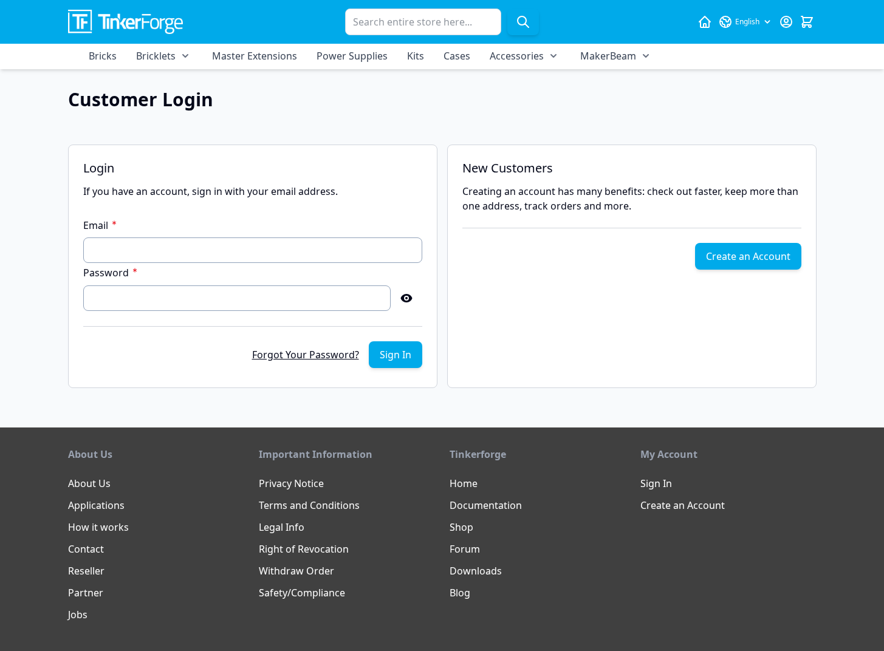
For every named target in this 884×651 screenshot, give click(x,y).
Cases (457, 56)
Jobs (77, 614)
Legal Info (281, 527)
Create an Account (682, 505)
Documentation (486, 505)
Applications (96, 505)
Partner (85, 592)
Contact (86, 549)
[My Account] (786, 22)
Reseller (86, 571)
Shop (461, 527)
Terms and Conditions (309, 505)
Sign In (656, 483)
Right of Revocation (304, 549)
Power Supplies (352, 56)
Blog (460, 592)
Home (464, 483)
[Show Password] (406, 298)
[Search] (523, 22)
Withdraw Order (296, 571)
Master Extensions (254, 56)
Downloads (476, 571)
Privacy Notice (291, 483)
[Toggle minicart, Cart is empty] (807, 22)
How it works (98, 527)
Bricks (103, 56)
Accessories (517, 56)
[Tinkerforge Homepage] (704, 22)
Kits (415, 56)
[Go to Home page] (125, 22)
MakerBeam (608, 56)
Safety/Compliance (302, 592)
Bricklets (156, 56)
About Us (89, 483)
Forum (465, 549)
